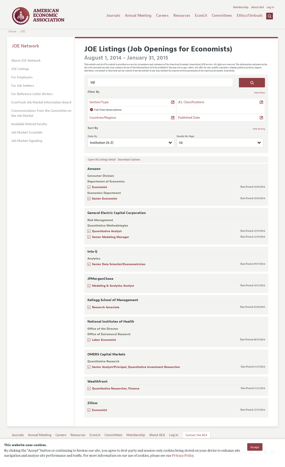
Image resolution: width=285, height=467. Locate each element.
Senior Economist (104, 198)
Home (12, 31)
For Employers (22, 77)
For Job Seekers (22, 86)
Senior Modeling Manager (110, 237)
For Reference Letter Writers (32, 94)
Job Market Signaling (26, 141)
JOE (22, 31)
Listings (20, 69)
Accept (254, 447)
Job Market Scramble (26, 132)
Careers (162, 15)
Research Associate (105, 307)
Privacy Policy (182, 456)
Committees (222, 15)
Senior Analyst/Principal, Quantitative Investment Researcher (136, 367)
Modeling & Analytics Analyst (113, 286)
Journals (113, 15)
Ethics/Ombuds (250, 15)
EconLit (201, 15)
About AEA (257, 7)
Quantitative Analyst (107, 231)
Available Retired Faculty (29, 124)
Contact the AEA (196, 435)
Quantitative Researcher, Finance (115, 388)
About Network (25, 61)
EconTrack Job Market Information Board (41, 102)
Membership (240, 7)
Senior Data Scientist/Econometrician (118, 264)
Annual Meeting (138, 15)
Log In (270, 7)
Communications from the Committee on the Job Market (41, 113)
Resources (181, 15)
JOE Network (25, 46)
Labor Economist (104, 340)
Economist (99, 187)
